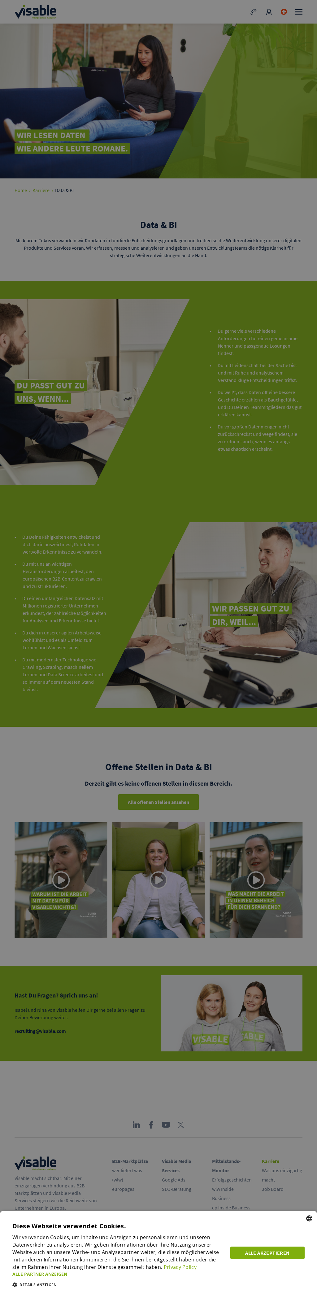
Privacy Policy (180, 1267)
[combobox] (309, 1218)
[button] (117, 1274)
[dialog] (158, 1254)
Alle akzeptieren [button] (267, 1253)
